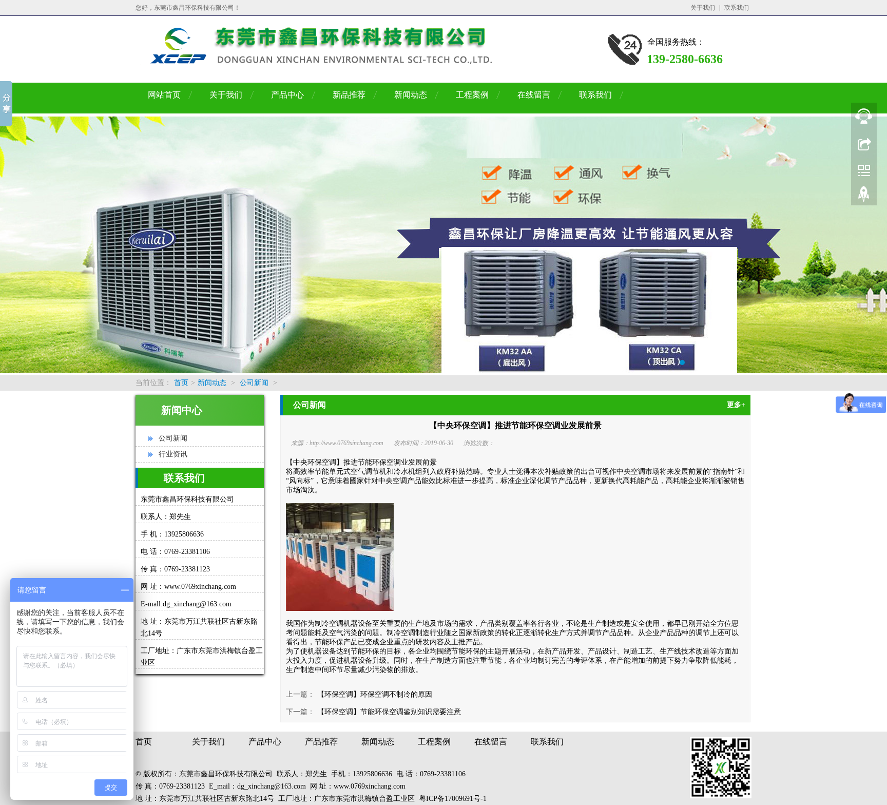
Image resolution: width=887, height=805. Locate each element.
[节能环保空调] (443, 244)
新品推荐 (349, 94)
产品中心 (287, 94)
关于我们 (702, 7)
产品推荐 (321, 741)
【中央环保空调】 (314, 462)
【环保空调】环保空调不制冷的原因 (374, 694)
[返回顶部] (864, 196)
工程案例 (472, 94)
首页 (181, 383)
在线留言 (533, 94)
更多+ (736, 405)
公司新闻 (254, 383)
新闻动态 (410, 94)
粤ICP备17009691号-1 (453, 798)
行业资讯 (173, 454)
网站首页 (164, 94)
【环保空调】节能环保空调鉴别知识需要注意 (389, 712)
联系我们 (736, 7)
